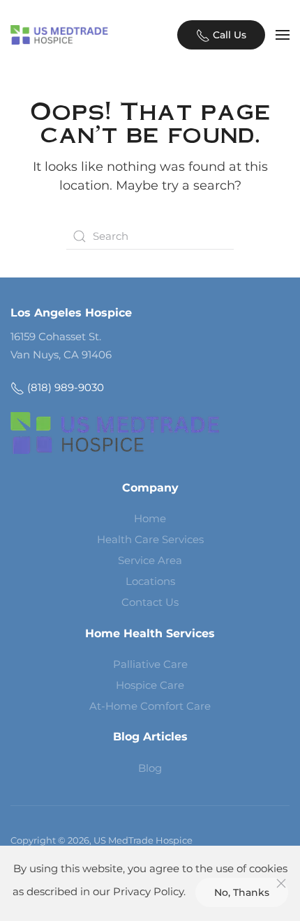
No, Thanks (241, 892)
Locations (150, 581)
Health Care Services (150, 539)
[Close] (281, 883)
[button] (283, 35)
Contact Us (150, 602)
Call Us (228, 35)
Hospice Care (150, 685)
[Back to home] (59, 35)
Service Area (150, 560)
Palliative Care (150, 664)
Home (150, 518)
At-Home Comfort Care (150, 706)
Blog (150, 768)
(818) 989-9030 (64, 387)
